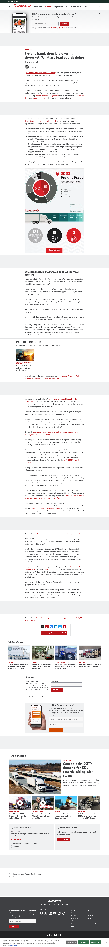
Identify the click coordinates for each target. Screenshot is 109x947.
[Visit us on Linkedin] (50, 913)
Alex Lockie (33, 66)
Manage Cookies (71, 942)
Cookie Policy (13, 945)
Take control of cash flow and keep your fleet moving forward (24, 368)
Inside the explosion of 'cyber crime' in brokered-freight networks (57, 534)
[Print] (42, 626)
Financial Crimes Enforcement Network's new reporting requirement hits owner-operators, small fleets (18, 666)
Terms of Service (57, 28)
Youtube (27, 843)
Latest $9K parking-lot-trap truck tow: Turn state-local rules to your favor (30, 835)
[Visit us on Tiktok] (63, 913)
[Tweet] (60, 626)
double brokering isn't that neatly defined (40, 121)
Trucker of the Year (62, 662)
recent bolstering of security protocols (46, 508)
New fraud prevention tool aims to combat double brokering (90, 665)
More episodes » (16, 839)
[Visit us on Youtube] (54, 913)
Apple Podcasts (17, 843)
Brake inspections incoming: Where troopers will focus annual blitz (42, 816)
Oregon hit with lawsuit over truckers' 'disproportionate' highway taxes (41, 666)
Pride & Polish (14, 812)
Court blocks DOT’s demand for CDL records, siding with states (78, 769)
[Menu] (10, 6)
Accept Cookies (95, 942)
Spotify (35, 843)
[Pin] (64, 626)
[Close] (106, 942)
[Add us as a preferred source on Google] (47, 626)
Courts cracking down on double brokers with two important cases (64, 816)
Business (28, 49)
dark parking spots (39, 98)
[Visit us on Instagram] (59, 913)
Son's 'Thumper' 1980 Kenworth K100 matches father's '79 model (17, 816)
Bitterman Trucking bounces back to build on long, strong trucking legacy (65, 666)
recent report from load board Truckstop (41, 73)
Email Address (55, 681)
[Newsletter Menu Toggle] (99, 6)
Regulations (67, 760)
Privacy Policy (48, 28)
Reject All (83, 942)
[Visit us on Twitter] (46, 913)
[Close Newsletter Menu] (99, 13)
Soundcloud (16, 846)
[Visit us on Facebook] (41, 913)
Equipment (81, 812)
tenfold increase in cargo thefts (47, 95)
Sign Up (13, 926)
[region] (54, 942)
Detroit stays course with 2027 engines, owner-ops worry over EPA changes (87, 816)
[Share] (51, 626)
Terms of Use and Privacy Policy (58, 27)
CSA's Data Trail (37, 812)
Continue (56, 690)
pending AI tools (49, 569)
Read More (64, 839)
